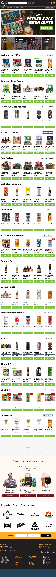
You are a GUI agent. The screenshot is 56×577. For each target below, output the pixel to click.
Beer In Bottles (31, 564)
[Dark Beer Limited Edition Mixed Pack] (17, 89)
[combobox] (17, 3)
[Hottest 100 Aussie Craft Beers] (28, 480)
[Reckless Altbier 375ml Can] (39, 217)
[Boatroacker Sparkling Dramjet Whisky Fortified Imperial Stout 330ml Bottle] (17, 346)
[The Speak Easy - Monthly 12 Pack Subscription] (17, 166)
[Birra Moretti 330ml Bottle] (28, 114)
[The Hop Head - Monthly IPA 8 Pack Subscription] (39, 166)
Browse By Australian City (5, 560)
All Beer (16, 556)
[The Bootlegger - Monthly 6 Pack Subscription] (6, 166)
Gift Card (16, 564)
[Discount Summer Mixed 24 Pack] (6, 397)
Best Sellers (7, 158)
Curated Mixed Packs (12, 81)
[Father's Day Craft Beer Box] (6, 63)
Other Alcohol (17, 561)
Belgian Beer (8, 261)
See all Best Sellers (47, 158)
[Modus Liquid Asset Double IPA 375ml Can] (17, 114)
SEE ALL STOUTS (49, 338)
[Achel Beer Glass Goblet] (17, 423)
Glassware (16, 7)
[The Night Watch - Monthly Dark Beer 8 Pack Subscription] (28, 166)
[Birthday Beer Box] (6, 89)
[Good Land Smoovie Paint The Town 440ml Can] (50, 114)
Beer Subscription (49, 7)
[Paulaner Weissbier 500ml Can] (28, 295)
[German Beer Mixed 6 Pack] (28, 89)
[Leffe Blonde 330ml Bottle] (17, 269)
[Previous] (3, 67)
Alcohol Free (7, 364)
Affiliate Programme (46, 562)
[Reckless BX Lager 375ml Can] (17, 320)
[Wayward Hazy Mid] (17, 243)
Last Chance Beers (11, 184)
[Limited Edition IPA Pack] (6, 243)
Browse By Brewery (4, 557)
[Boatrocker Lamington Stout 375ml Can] (39, 346)
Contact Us (3, 548)
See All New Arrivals (47, 106)
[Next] (53, 67)
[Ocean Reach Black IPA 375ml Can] (39, 243)
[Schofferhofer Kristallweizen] (17, 192)
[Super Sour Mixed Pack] (17, 140)
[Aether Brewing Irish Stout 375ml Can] (28, 346)
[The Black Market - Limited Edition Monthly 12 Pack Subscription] (50, 166)
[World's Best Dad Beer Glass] (50, 63)
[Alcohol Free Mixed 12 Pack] (17, 372)
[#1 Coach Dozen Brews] (50, 89)
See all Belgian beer (47, 261)
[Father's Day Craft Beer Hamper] (17, 63)
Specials (5, 389)
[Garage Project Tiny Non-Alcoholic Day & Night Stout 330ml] (39, 372)
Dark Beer (6, 209)
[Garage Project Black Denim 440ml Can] (39, 114)
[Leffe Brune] (6, 269)
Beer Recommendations (19, 557)
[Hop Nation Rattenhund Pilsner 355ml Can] (28, 397)
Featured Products (11, 132)
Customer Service (46, 557)
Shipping (44, 558)
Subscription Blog (46, 564)
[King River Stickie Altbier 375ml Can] (17, 217)
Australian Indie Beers (12, 312)
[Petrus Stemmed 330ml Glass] (6, 423)
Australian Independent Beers (34, 558)
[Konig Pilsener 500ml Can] (39, 295)
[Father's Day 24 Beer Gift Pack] (28, 63)
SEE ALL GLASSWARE (48, 415)
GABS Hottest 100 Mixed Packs (34, 561)
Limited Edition (32, 557)
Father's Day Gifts (10, 55)
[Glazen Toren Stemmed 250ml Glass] (28, 423)
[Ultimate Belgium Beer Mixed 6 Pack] (6, 140)
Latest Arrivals (17, 558)
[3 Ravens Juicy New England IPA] (6, 192)
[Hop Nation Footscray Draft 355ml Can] (6, 320)
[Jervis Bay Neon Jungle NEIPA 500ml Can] (6, 114)
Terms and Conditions (46, 559)
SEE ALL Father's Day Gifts (46, 55)
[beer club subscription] (10, 480)
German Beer (8, 287)
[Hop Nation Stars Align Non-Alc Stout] (50, 372)
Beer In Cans (31, 563)
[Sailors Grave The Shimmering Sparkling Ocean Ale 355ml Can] (50, 320)
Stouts (4, 338)
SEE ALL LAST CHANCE (48, 183)
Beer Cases (31, 562)
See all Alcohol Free (47, 364)
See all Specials (49, 389)
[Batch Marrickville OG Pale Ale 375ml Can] (39, 397)
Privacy (44, 560)
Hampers (16, 565)
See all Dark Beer (48, 209)
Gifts (22, 7)
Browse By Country (4, 558)
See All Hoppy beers (47, 235)
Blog (43, 563)
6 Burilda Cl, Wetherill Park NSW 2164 (8, 550)
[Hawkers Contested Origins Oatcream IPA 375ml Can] (28, 243)
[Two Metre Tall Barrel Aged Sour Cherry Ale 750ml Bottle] (50, 192)
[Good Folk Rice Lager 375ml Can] (39, 192)
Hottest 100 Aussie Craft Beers (28, 491)
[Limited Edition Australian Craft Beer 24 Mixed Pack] (50, 397)
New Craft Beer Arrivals (13, 106)
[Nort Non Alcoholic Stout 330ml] (28, 372)
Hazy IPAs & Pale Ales (12, 235)
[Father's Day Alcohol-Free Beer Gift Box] (39, 63)
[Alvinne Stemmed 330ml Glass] (39, 423)
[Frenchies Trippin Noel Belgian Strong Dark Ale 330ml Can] (28, 217)
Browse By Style (3, 556)
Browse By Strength (4, 562)
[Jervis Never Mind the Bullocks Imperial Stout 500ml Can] (50, 217)
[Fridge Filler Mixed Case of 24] (17, 397)
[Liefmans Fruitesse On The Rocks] (50, 269)
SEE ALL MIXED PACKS (48, 80)
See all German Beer (47, 286)
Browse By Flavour (4, 561)
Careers (44, 561)
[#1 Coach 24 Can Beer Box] (39, 140)
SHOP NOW (10, 495)
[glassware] (45, 480)
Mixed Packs (9, 7)
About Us (44, 556)
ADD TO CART (6, 127)
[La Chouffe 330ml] (39, 269)
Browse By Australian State (5, 559)
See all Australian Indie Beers (45, 312)
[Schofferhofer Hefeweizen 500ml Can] (50, 295)
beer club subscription (10, 491)
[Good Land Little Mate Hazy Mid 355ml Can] (28, 192)
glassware (46, 490)
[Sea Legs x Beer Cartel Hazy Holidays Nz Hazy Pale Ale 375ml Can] (50, 243)
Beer (3, 7)
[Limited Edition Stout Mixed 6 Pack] (39, 89)
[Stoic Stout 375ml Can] (50, 346)
